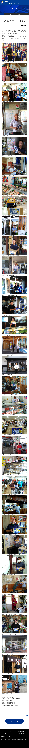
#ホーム (25, 715)
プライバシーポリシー (8, 731)
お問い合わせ (21, 733)
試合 (11, 3)
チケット (7, 3)
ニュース (6, 14)
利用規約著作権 (21, 731)
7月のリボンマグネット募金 (15, 14)
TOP (2, 14)
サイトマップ (7, 733)
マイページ (16, 3)
